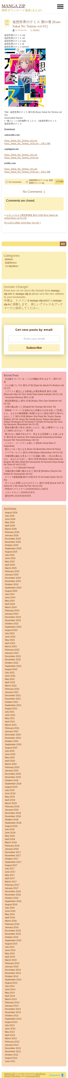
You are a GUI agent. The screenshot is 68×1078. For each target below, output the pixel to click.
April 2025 (10, 565)
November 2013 (13, 1012)
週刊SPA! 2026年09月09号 (18, 496)
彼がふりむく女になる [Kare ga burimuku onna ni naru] (33, 449)
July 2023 (10, 633)
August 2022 (11, 669)
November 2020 (13, 738)
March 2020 (11, 764)
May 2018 (10, 836)
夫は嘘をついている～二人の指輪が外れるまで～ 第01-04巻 (32, 380)
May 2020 (10, 757)
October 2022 (11, 663)
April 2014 (10, 996)
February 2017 (12, 885)
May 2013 (10, 1032)
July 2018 (10, 829)
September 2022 (13, 666)
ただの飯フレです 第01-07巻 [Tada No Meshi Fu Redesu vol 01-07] (34, 387)
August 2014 (11, 983)
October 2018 (11, 819)
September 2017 (13, 862)
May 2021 (10, 718)
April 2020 (10, 761)
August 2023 (11, 630)
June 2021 (10, 715)
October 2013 (11, 1015)
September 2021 (13, 705)
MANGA (36, 30)
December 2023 (13, 617)
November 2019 (13, 777)
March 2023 (11, 646)
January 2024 (11, 614)
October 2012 (11, 1055)
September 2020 (13, 744)
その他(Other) (11, 266)
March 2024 (11, 607)
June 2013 (10, 1028)
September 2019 (13, 783)
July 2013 (10, 1025)
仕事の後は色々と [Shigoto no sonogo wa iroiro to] (30, 407)
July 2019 (10, 790)
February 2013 (12, 1041)
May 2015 (10, 953)
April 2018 (10, 839)
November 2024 (13, 581)
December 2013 (13, 1009)
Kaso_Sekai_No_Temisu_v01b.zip (21, 157)
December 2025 (13, 538)
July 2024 (10, 594)
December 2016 (13, 891)
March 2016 (11, 921)
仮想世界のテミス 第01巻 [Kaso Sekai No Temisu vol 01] (37, 24)
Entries (7, 1076)
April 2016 (10, 917)
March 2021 (11, 725)
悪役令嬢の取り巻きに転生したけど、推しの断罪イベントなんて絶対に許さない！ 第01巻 (34, 429)
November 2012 (13, 1051)
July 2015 (10, 947)
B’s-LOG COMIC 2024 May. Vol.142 (21, 223)
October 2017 (11, 859)
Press (43, 1074)
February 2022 (12, 689)
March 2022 (11, 685)
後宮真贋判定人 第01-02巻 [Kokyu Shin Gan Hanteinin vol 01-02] (33, 402)
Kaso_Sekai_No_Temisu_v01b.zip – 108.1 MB (27, 143)
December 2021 (13, 695)
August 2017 (11, 865)
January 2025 (11, 574)
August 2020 (11, 747)
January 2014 (11, 1006)
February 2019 (12, 806)
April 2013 (10, 1035)
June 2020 (10, 754)
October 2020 (11, 741)
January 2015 (11, 966)
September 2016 (13, 901)
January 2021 (11, 731)
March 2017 (11, 881)
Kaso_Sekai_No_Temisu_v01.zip (20, 140)
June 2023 (10, 636)
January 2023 (11, 653)
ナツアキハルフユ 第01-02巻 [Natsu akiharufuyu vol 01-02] (34, 452)
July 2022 (10, 672)
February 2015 (12, 963)
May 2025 (10, 561)
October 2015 (11, 937)
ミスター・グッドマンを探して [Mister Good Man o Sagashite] (29, 444)
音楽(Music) (11, 262)
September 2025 (13, 548)
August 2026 (11, 512)
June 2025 (10, 558)
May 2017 (10, 875)
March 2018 (11, 842)
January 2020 (11, 770)
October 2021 (11, 702)
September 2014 (13, 979)
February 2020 (12, 767)
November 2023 (13, 620)
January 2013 (11, 1045)
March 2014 (11, 999)
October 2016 (11, 898)
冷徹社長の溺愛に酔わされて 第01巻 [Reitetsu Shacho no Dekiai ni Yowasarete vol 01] (32, 472)
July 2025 (10, 555)
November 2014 (13, 973)
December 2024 (13, 578)
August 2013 (11, 1022)
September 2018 (13, 823)
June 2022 (10, 676)
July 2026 (10, 516)
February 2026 (12, 532)
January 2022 (11, 692)
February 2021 (12, 728)
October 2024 (11, 584)
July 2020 (10, 751)
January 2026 (11, 535)
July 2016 (10, 908)
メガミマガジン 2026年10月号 (20, 492)
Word (38, 1074)
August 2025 (11, 552)
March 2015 (11, 960)
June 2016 (10, 911)
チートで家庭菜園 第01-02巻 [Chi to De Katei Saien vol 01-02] (33, 478)
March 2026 (11, 529)
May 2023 (10, 640)
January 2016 (11, 927)
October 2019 (11, 780)
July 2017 (10, 868)
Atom (18, 1076)
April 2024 (10, 604)
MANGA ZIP (9, 1074)
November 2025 (13, 542)
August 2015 (11, 943)
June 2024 (10, 597)
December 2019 (13, 774)
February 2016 (12, 924)
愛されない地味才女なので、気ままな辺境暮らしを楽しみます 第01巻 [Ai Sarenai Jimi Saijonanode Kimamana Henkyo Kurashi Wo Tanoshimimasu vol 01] (34, 437)
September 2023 (13, 627)
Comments (29, 1076)
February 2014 (12, 1002)
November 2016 (13, 894)
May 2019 (10, 796)
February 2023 (12, 650)
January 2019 (11, 810)
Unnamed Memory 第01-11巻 (19, 397)
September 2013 (13, 1019)
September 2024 (13, 587)
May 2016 (10, 914)
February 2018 (12, 845)
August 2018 (11, 826)
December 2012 (13, 1048)
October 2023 (11, 623)
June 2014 (10, 989)
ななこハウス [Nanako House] (19, 467)
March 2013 (11, 1038)
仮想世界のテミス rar (38, 180)
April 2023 (10, 643)
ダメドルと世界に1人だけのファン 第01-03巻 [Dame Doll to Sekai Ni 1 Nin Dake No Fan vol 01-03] (34, 484)
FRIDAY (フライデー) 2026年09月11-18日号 (26, 489)
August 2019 (11, 787)
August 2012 (11, 1058)
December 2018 (13, 813)
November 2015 (13, 934)
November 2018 (13, 816)
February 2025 (12, 571)
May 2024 (10, 601)
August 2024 (11, 591)
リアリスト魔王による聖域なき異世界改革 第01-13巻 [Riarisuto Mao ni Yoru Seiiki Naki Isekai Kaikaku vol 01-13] (33, 393)
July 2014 (10, 986)
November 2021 (13, 698)
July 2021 (10, 712)
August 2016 (11, 904)
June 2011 (10, 1061)
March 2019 (11, 803)
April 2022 (10, 682)
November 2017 (13, 855)
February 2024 (12, 610)
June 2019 (10, 793)
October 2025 (11, 545)
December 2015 (13, 930)
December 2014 (13, 970)
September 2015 (13, 940)
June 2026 (10, 519)
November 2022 (13, 659)
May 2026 (10, 522)
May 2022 (10, 679)
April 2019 (10, 800)
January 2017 (11, 888)
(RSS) (13, 1076)
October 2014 (11, 976)
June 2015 (10, 950)
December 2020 (13, 734)
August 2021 (11, 708)
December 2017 (13, 852)
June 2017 (10, 872)
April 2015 (10, 957)
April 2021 (10, 721)
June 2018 (10, 832)
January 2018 (11, 849)
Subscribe (34, 347)
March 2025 (11, 568)
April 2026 (10, 525)
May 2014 (10, 992)
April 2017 (10, 878)
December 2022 (13, 656)
